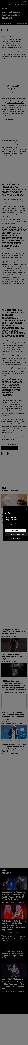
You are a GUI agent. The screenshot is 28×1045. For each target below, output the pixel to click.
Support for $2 (15, 530)
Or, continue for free (15, 538)
